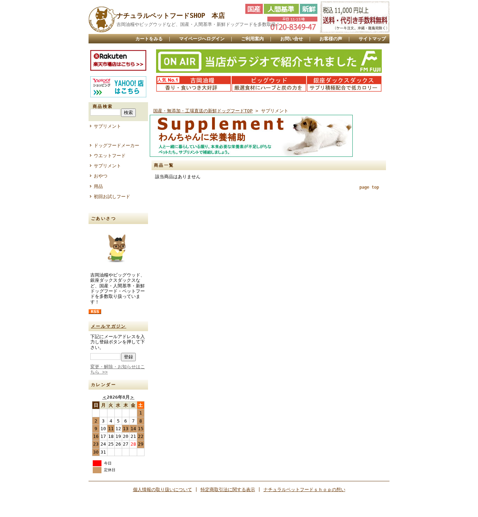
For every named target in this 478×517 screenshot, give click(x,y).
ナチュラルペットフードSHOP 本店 (171, 16)
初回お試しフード (112, 196)
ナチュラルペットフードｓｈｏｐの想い (304, 489)
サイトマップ (372, 38)
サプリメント (107, 126)
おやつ (100, 176)
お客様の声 (330, 38)
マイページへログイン (202, 38)
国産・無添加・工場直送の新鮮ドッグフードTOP (203, 110)
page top (369, 187)
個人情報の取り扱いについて (162, 489)
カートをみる (149, 38)
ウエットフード (110, 155)
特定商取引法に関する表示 (228, 489)
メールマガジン (108, 326)
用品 (98, 186)
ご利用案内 (252, 38)
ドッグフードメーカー (116, 145)
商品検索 (103, 106)
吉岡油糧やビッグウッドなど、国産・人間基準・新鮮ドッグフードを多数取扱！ (198, 24)
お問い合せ (291, 38)
